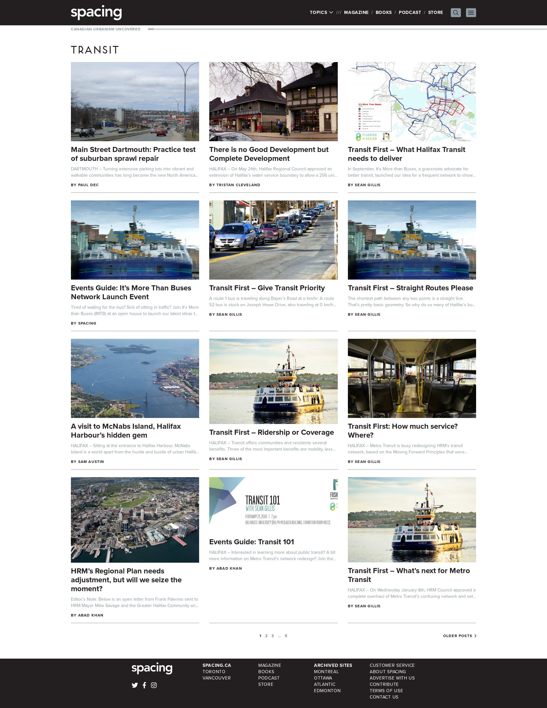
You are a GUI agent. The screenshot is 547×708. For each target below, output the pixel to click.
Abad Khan (91, 615)
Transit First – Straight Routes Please (410, 288)
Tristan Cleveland (239, 185)
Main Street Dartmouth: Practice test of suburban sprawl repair (133, 154)
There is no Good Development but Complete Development (269, 154)
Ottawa (323, 678)
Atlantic (325, 684)
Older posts (457, 635)
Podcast (410, 12)
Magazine (356, 12)
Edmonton (327, 690)
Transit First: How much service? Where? (403, 430)
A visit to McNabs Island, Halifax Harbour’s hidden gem (126, 430)
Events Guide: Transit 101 (251, 541)
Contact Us (384, 697)
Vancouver (217, 678)
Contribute (384, 684)
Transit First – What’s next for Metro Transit (409, 575)
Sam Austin (91, 462)
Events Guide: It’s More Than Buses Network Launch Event (131, 292)
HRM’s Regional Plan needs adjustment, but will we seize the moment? (126, 579)
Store (435, 12)
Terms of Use (386, 690)
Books (384, 12)
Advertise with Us (392, 678)
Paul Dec (88, 185)
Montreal (326, 671)
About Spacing (388, 671)
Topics (319, 12)
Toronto (214, 671)
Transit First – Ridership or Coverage (271, 432)
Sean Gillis (367, 185)
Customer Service (392, 665)
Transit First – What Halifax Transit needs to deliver (406, 154)
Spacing (87, 323)
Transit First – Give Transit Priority (267, 288)
